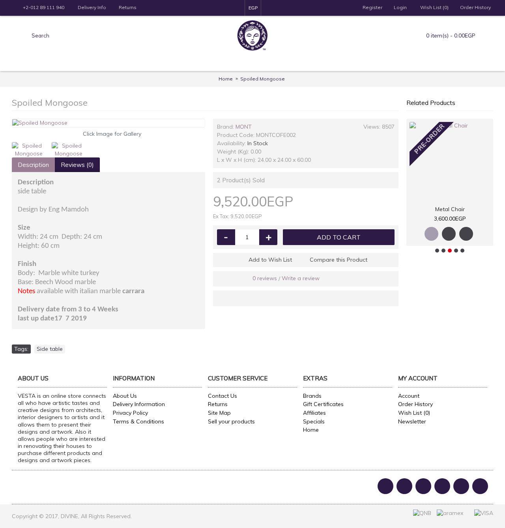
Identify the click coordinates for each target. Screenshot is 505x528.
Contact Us (222, 395)
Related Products (430, 103)
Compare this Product (338, 259)
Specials (314, 421)
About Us (125, 395)
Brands (312, 395)
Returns (218, 404)
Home (311, 429)
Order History (415, 404)
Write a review (301, 278)
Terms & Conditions (138, 421)
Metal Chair (450, 209)
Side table (50, 348)
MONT (244, 126)
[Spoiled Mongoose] (108, 123)
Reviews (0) (77, 165)
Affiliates (314, 412)
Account (408, 395)
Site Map (219, 412)
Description (33, 165)
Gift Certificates (323, 404)
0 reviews (264, 278)
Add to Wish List (270, 259)
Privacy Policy (130, 412)
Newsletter (412, 421)
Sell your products (231, 421)
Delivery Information (139, 404)
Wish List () (414, 412)
